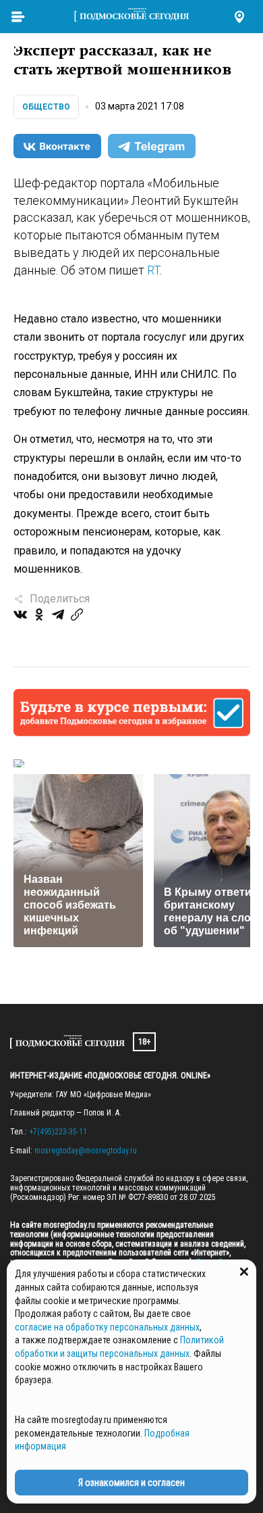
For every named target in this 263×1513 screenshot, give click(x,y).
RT (153, 270)
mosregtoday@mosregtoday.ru (85, 1150)
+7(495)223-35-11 (58, 1131)
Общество (46, 107)
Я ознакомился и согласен (131, 1482)
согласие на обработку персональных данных (107, 1327)
